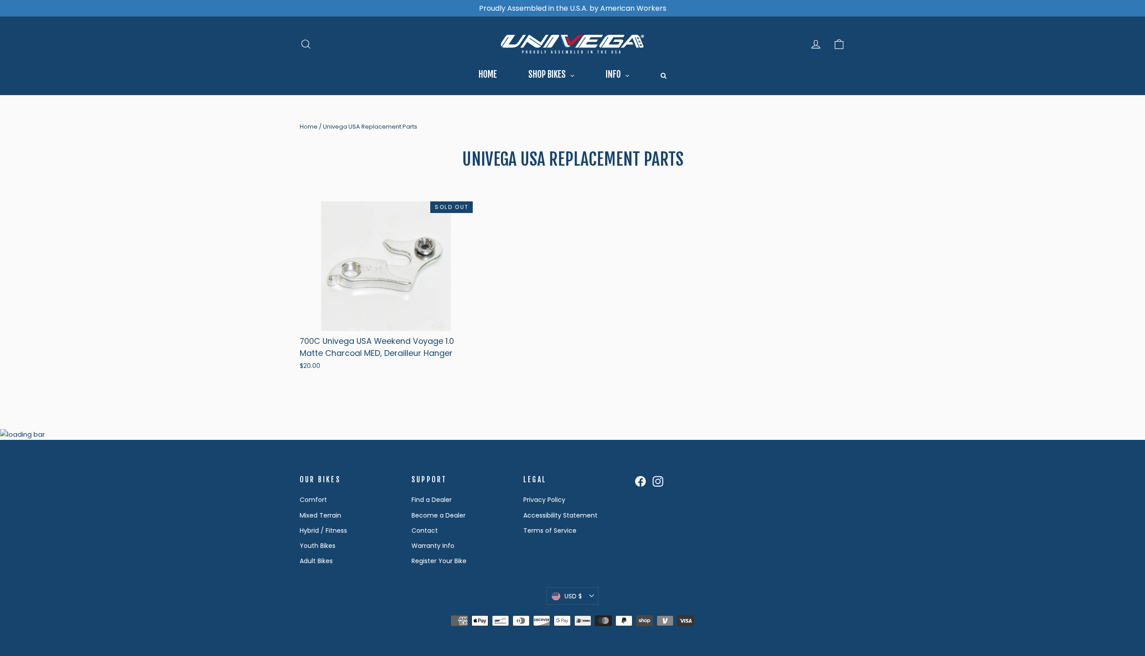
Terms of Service (550, 530)
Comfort (313, 499)
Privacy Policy (544, 499)
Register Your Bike (438, 560)
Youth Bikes (317, 545)
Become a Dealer (438, 515)
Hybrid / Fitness (323, 530)
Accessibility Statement (560, 515)
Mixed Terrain (320, 515)
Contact (424, 530)
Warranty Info (432, 545)
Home (309, 126)
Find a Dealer (431, 499)
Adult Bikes (316, 560)
